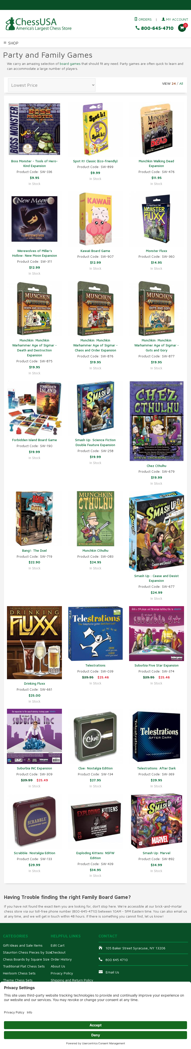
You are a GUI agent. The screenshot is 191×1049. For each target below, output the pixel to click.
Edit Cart (57, 945)
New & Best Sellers (64, 57)
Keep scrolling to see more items (36, 891)
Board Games (35, 57)
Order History (61, 959)
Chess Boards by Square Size (26, 959)
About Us (58, 966)
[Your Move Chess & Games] (38, 24)
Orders (145, 19)
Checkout (58, 952)
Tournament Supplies (116, 51)
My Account (176, 19)
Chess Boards (85, 51)
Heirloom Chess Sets (19, 973)
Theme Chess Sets (18, 980)
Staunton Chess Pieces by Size (27, 952)
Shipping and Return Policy (72, 980)
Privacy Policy (62, 973)
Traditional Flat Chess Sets (24, 966)
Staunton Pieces (33, 51)
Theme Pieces (61, 51)
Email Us (112, 972)
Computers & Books (152, 51)
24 (174, 83)
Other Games (11, 57)
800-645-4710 (157, 28)
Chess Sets (9, 51)
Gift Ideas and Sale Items (23, 945)
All (181, 83)
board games (70, 64)
